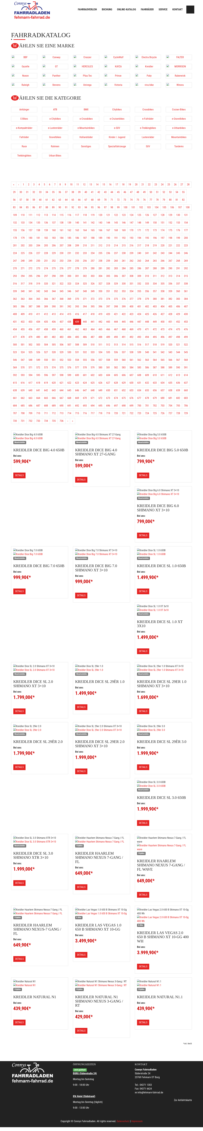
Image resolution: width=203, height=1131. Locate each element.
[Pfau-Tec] (86, 76)
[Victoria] (117, 85)
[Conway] (55, 57)
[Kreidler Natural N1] (39, 985)
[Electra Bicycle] (148, 57)
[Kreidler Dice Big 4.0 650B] (39, 438)
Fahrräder (147, 9)
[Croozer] (86, 57)
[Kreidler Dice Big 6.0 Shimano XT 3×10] (163, 494)
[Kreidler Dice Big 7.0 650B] (39, 554)
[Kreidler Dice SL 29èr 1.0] (101, 670)
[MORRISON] (179, 66)
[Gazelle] (24, 66)
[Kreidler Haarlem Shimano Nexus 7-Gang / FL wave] (163, 847)
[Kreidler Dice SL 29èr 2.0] (39, 730)
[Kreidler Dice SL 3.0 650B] (163, 786)
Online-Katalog (126, 9)
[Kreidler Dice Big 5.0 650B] (163, 438)
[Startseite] (32, 10)
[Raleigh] (24, 85)
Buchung (107, 9)
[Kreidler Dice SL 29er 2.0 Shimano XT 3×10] (101, 730)
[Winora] (179, 85)
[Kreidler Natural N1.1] (163, 985)
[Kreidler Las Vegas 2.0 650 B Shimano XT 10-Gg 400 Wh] (163, 919)
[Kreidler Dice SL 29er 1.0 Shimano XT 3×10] (163, 670)
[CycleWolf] (117, 57)
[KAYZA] (117, 66)
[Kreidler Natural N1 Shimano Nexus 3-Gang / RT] (101, 985)
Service (163, 9)
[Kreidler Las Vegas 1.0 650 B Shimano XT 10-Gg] (101, 913)
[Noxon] (24, 76)
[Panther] (55, 76)
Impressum (137, 1121)
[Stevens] (55, 85)
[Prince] (117, 76)
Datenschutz (123, 1121)
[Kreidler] (148, 66)
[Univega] (86, 85)
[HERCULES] (86, 66)
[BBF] (24, 57)
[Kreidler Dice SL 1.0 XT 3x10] (163, 610)
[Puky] (148, 76)
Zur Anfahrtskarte (183, 1100)
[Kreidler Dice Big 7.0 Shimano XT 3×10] (101, 554)
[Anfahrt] (190, 10)
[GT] (55, 66)
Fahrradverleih (87, 9)
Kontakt (177, 9)
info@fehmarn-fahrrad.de (150, 1092)
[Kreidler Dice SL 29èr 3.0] (163, 730)
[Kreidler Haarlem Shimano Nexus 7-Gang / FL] (101, 842)
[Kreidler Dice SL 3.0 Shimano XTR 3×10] (39, 842)
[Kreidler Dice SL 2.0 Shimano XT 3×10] (39, 670)
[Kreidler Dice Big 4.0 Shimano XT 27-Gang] (101, 438)
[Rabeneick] (179, 76)
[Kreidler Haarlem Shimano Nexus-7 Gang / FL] (39, 913)
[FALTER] (179, 57)
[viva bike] (148, 85)
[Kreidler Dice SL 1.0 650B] (163, 554)
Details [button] (19, 475)
